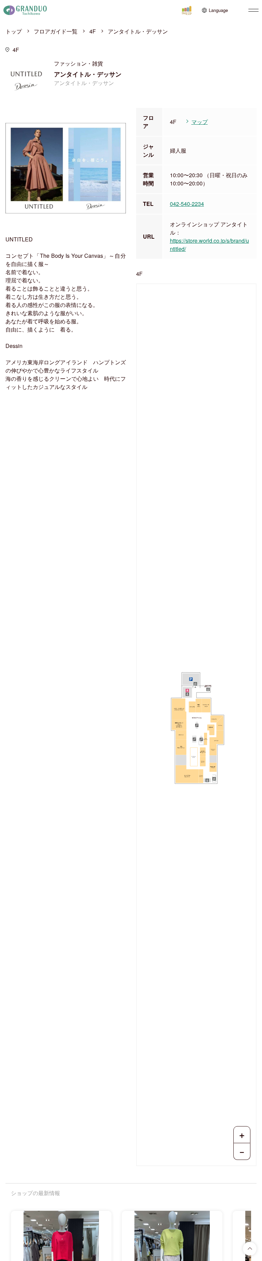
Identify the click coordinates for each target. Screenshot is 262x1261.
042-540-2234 (187, 204)
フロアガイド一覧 (55, 31)
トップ (13, 31)
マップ (199, 122)
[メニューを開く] (253, 10)
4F (92, 31)
